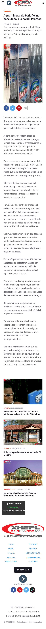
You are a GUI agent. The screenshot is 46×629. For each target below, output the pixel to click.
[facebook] (13, 590)
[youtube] (20, 590)
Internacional (9, 489)
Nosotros (33, 562)
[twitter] (26, 590)
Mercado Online (33, 553)
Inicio (11, 544)
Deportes (33, 544)
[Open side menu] (3, 2)
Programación (33, 557)
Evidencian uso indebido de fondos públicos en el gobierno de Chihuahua (22, 412)
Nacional (7, 11)
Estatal (7, 408)
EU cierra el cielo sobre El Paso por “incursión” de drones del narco (20, 494)
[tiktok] (32, 590)
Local (11, 549)
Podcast (33, 549)
